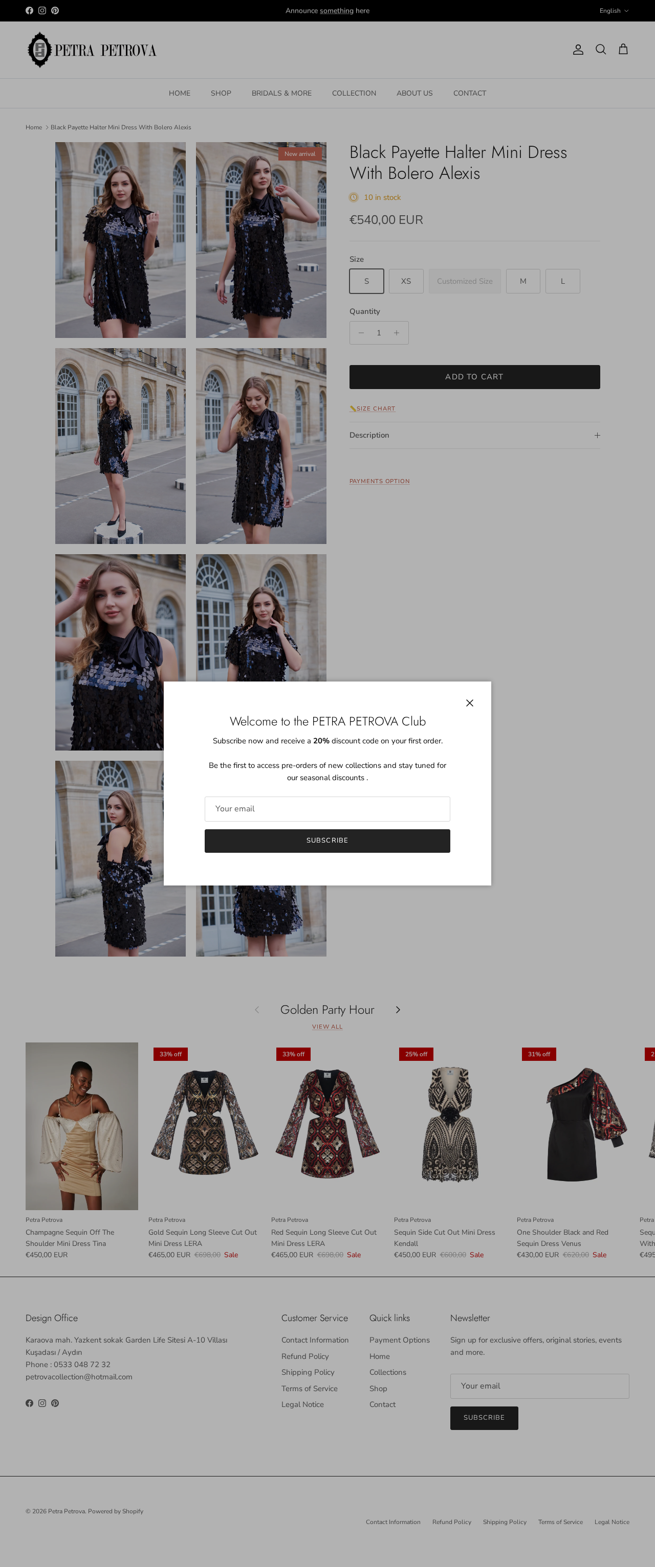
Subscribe (327, 840)
